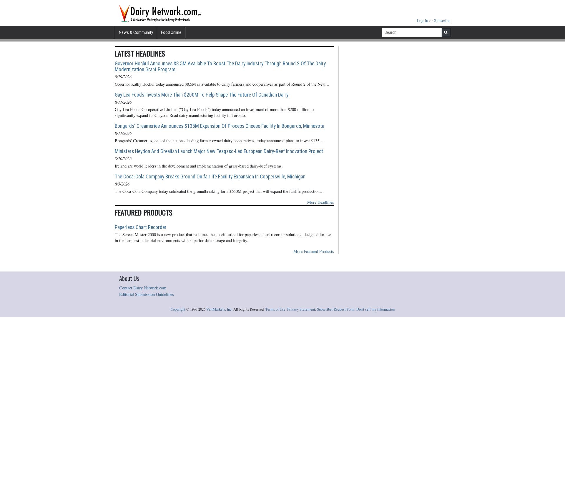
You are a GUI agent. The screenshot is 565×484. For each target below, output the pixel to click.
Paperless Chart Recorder (141, 227)
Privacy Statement (301, 309)
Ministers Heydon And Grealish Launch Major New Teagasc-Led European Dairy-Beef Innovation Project (219, 151)
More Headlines (320, 202)
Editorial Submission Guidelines (146, 294)
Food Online (171, 32)
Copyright (178, 309)
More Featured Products (313, 251)
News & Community (136, 32)
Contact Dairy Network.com (142, 288)
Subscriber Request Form (336, 309)
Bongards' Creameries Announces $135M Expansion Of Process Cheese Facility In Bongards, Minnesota (219, 126)
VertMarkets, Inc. (219, 309)
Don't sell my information (375, 309)
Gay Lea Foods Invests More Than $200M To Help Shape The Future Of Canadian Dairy (201, 95)
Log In (423, 20)
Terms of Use (275, 309)
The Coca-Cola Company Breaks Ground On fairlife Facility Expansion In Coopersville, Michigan (210, 177)
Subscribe (442, 20)
